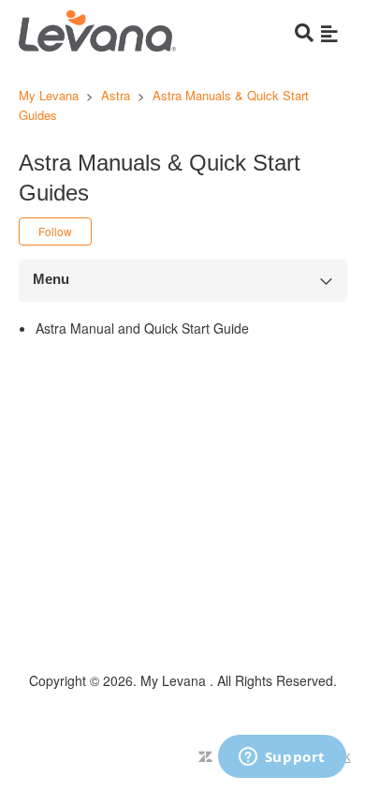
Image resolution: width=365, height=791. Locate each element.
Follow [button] (55, 231)
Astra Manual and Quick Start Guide (142, 328)
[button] (329, 33)
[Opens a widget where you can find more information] (281, 758)
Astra (115, 95)
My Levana (50, 95)
